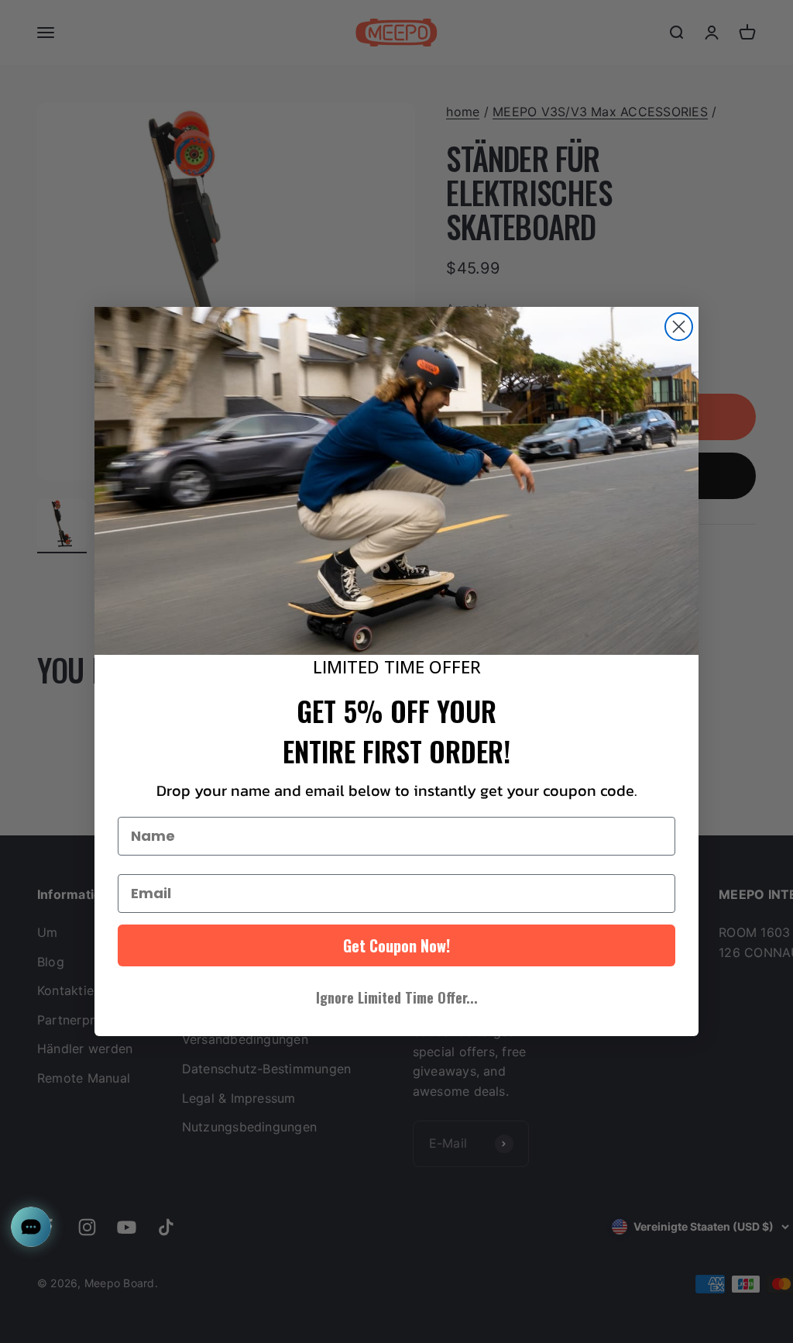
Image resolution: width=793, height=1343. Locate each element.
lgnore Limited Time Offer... (397, 997)
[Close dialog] (678, 326)
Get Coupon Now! (396, 945)
